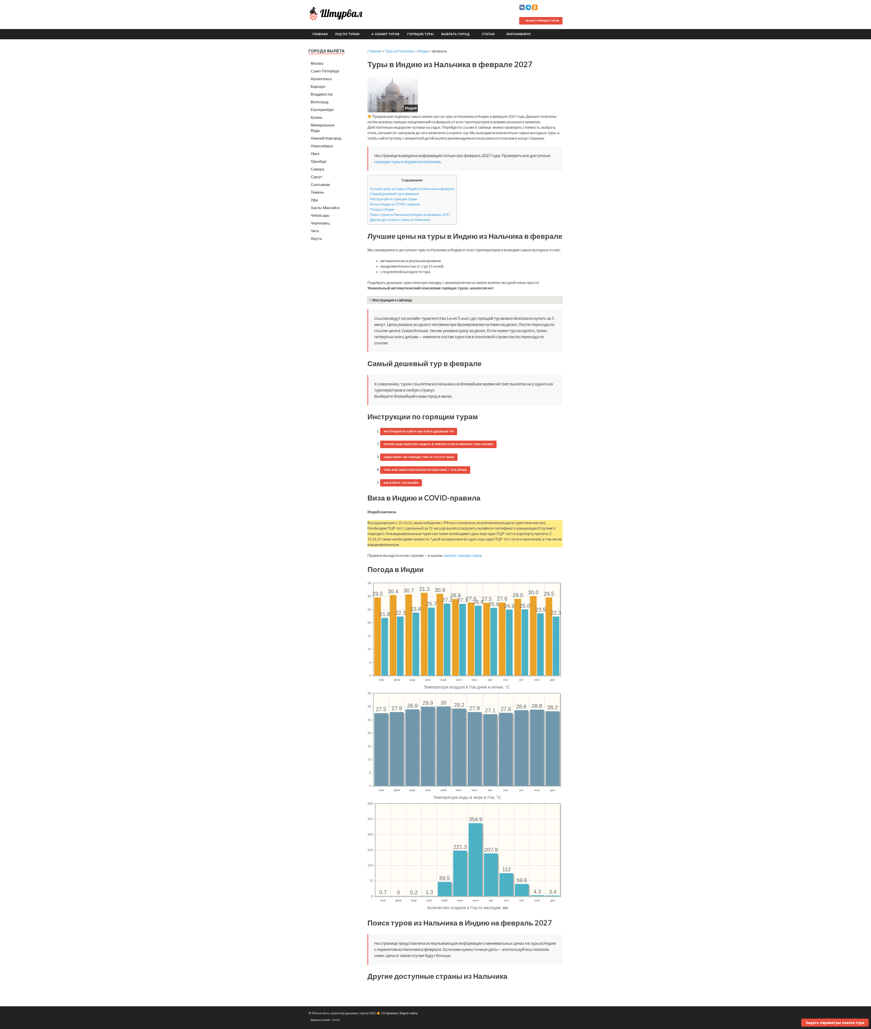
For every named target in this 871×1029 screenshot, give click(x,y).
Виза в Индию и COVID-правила (395, 204)
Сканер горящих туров (542, 20)
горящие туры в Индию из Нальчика (407, 161)
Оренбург (319, 161)
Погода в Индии (382, 209)
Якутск (316, 238)
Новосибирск (322, 146)
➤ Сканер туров (385, 34)
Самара (317, 169)
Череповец (320, 223)
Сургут (316, 177)
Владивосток (322, 94)
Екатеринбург (322, 109)
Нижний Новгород (326, 138)
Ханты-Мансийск (325, 207)
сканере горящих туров (462, 555)
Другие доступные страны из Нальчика (400, 219)
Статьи (488, 34)
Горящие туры (420, 34)
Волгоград (319, 102)
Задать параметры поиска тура (835, 1023)
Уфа (314, 200)
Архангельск (321, 78)
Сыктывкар (320, 184)
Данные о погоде (320, 1019)
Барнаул (318, 86)
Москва (317, 63)
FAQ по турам (347, 34)
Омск (315, 153)
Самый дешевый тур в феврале (394, 194)
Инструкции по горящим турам (393, 199)
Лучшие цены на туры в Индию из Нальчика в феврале (412, 189)
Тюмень (317, 192)
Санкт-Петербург (325, 71)
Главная (320, 34)
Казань (316, 117)
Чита (315, 231)
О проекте (390, 1013)
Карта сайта (409, 1013)
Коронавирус (518, 34)
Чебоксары (320, 215)
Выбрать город (455, 34)
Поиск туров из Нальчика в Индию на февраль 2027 (410, 214)
